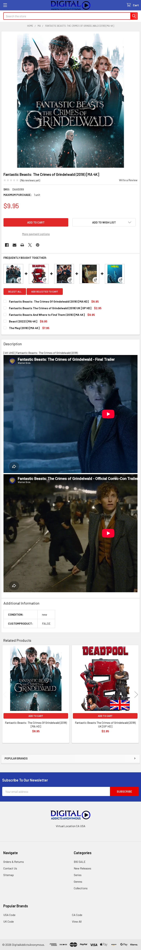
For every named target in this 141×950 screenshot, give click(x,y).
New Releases (82, 868)
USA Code (9, 915)
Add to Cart (35, 715)
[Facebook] (6, 245)
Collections (81, 888)
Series (78, 875)
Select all (14, 291)
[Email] (14, 245)
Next (136, 694)
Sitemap (8, 875)
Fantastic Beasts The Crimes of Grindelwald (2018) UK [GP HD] (50, 308)
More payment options (36, 234)
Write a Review (128, 180)
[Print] (22, 245)
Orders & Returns (13, 861)
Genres (78, 881)
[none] (70, 100)
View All (77, 921)
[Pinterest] (37, 245)
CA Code (77, 915)
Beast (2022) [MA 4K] (23, 321)
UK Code (8, 921)
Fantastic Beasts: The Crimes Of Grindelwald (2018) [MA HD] (48, 301)
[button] (104, 222)
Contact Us (10, 868)
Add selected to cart (44, 291)
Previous (4, 694)
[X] (30, 245)
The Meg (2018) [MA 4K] (24, 328)
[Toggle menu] (5, 5)
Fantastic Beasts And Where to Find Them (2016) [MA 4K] (47, 314)
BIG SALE (80, 861)
